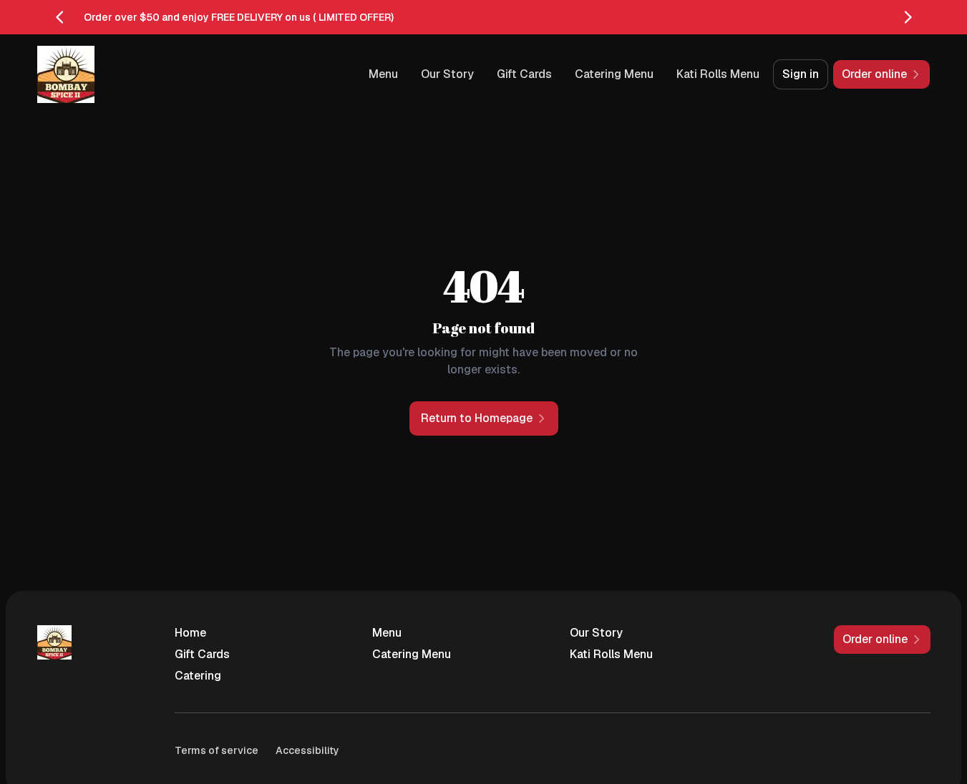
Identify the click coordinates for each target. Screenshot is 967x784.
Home (190, 632)
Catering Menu (614, 74)
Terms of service (216, 750)
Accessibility (307, 750)
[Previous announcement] (60, 17)
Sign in (800, 74)
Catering (198, 675)
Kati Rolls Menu (717, 74)
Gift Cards (524, 74)
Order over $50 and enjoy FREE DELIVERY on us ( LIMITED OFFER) (239, 17)
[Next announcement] (907, 17)
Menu (383, 74)
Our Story (447, 74)
